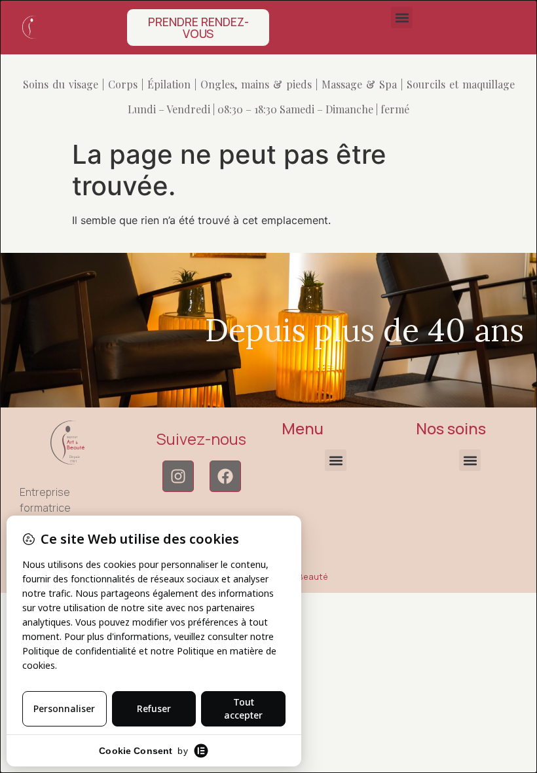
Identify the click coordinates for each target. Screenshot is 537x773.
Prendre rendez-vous (198, 27)
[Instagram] (178, 476)
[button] (402, 17)
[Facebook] (225, 476)
